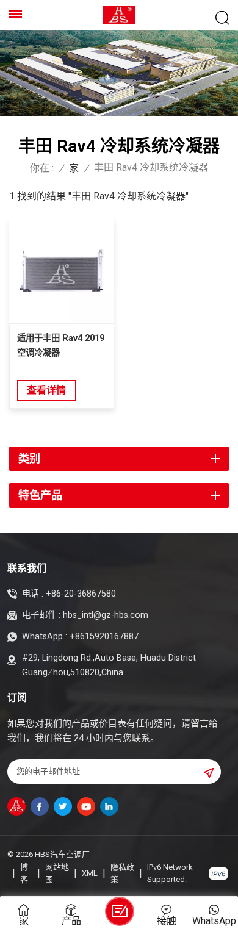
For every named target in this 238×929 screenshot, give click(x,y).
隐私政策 (122, 873)
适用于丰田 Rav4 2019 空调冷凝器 (60, 345)
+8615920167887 (104, 636)
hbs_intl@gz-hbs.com (105, 615)
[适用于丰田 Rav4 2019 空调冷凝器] (61, 270)
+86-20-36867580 (81, 594)
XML (90, 873)
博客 (24, 873)
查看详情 (46, 390)
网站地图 (57, 873)
